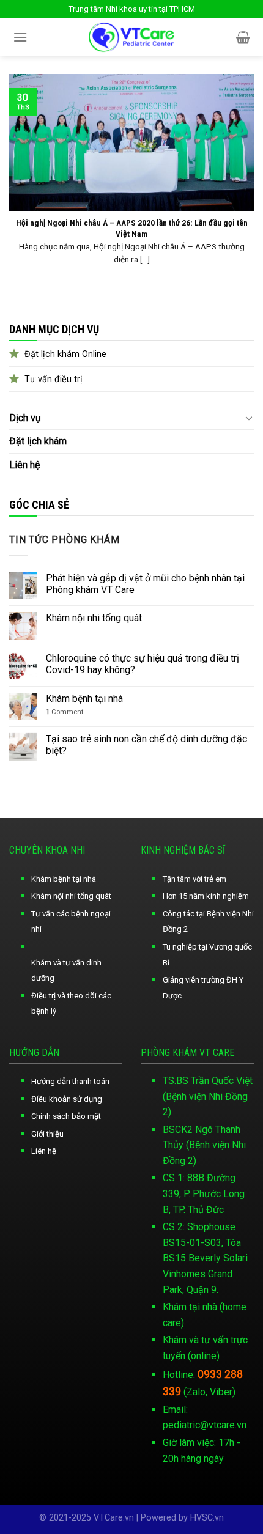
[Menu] (20, 37)
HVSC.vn (207, 1518)
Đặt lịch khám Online (65, 354)
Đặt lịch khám (38, 441)
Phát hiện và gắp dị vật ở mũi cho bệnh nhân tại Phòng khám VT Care (145, 584)
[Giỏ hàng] (243, 37)
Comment (64, 712)
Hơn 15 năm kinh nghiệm (206, 896)
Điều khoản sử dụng (66, 1099)
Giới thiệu (47, 1133)
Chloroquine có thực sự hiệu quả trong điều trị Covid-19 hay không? (142, 664)
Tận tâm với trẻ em (194, 878)
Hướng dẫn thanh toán (70, 1081)
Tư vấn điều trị (53, 379)
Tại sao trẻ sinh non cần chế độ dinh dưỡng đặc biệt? (146, 744)
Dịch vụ (25, 418)
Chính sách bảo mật (66, 1116)
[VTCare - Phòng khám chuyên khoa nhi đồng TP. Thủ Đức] (132, 37)
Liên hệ (24, 465)
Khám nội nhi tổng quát (94, 618)
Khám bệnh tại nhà (84, 698)
